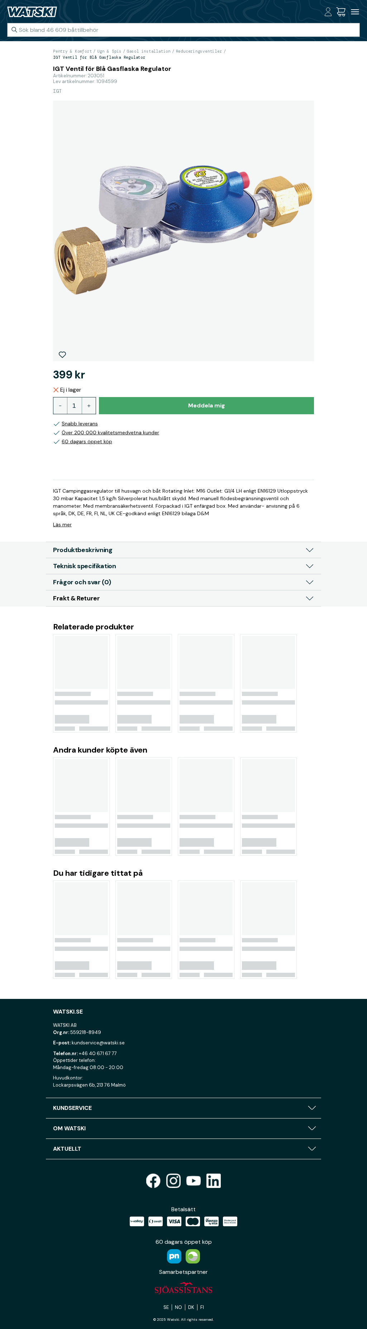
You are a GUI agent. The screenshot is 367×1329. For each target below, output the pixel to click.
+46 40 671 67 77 (98, 1053)
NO (178, 1307)
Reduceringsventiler (199, 51)
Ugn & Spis (109, 51)
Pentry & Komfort (72, 51)
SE (166, 1307)
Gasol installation (149, 51)
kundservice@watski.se (98, 1043)
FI (202, 1307)
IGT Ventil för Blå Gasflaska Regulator (99, 57)
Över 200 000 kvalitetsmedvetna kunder (110, 432)
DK (191, 1307)
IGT (57, 91)
